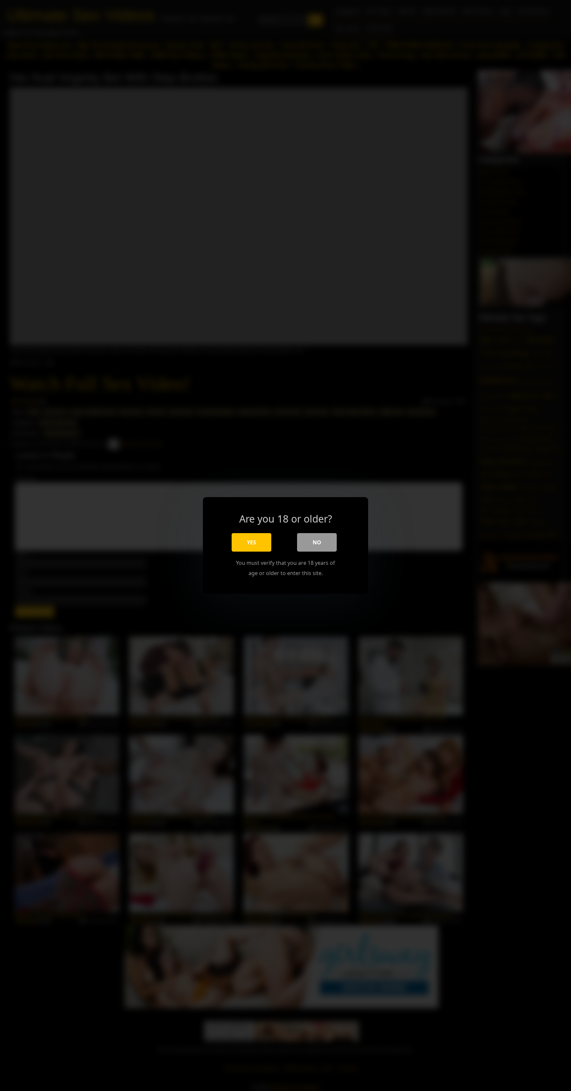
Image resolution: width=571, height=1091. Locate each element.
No (317, 542)
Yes (251, 542)
